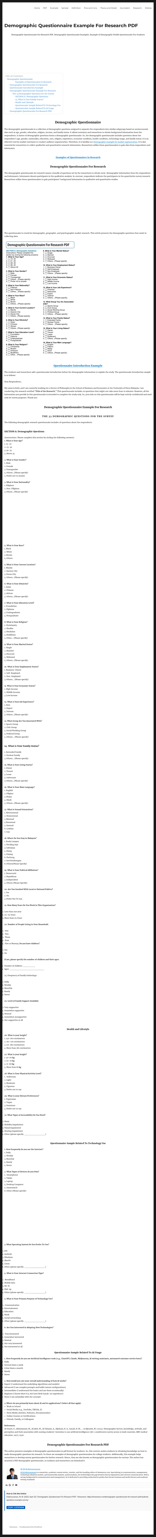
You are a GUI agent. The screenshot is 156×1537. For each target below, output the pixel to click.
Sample (64, 8)
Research (137, 8)
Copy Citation (16, 1507)
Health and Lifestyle (24, 102)
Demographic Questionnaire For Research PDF (31, 111)
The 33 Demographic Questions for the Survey (33, 94)
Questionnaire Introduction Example (26, 88)
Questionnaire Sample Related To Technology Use (38, 105)
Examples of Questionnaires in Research (33, 82)
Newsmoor (13, 1527)
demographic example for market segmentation (115, 142)
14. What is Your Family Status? (29, 99)
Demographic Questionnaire (20, 79)
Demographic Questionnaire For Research (29, 85)
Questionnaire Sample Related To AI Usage (34, 108)
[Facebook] (13, 1485)
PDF (45, 8)
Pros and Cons (90, 8)
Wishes (148, 8)
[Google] (10, 1485)
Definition (76, 8)
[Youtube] (16, 1485)
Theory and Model (108, 8)
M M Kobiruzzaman (28, 1472)
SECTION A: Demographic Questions (31, 96)
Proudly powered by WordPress (31, 1527)
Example (54, 8)
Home (37, 8)
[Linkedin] (7, 1485)
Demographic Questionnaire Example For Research (33, 91)
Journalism (125, 8)
